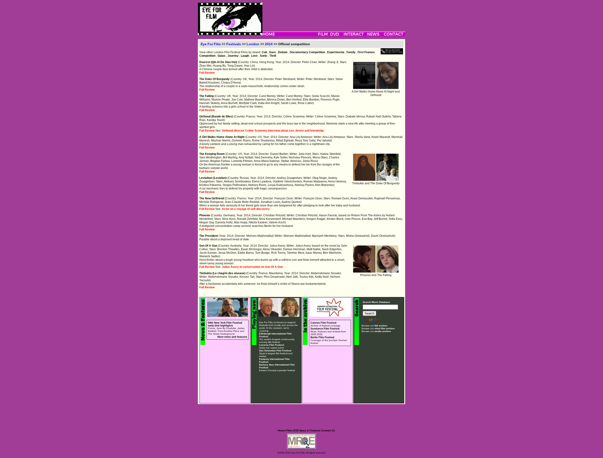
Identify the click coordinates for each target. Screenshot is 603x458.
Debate (283, 52)
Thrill (272, 55)
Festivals (233, 44)
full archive (381, 325)
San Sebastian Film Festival (275, 350)
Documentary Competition (307, 52)
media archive (383, 331)
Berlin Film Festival (322, 337)
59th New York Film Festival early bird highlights (225, 324)
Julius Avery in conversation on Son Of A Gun (252, 267)
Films (289, 430)
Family (350, 52)
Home (281, 430)
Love (254, 55)
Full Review (207, 72)
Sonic (263, 55)
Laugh (245, 55)
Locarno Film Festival (271, 345)
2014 (269, 44)
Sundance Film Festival (324, 328)
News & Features (309, 430)
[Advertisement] (334, 13)
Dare (272, 52)
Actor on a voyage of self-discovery (246, 209)
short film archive (385, 328)
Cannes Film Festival (323, 322)
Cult (264, 52)
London (253, 44)
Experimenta (335, 52)
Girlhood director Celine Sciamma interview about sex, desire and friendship (273, 130)
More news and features (232, 336)
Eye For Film (211, 44)
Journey (233, 55)
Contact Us (328, 430)
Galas (221, 55)
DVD (296, 430)
